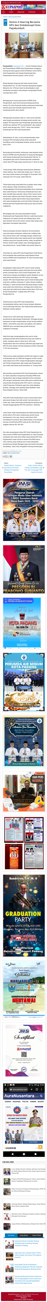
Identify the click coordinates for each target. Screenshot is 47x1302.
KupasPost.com (13, 1294)
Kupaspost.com (18, 66)
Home (11, 12)
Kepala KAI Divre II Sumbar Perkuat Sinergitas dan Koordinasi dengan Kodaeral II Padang (27, 1243)
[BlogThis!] (6, 456)
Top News (11, 1235)
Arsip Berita (24, 1235)
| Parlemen (31, 12)
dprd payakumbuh (13, 453)
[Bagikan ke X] (8, 456)
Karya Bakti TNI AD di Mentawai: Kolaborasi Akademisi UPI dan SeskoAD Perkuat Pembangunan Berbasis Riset (28, 1267)
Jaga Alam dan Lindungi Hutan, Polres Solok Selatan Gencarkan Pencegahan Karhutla (28, 1255)
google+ (40, 3)
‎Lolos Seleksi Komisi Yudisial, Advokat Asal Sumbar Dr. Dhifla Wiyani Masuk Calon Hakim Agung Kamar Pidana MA (29, 1171)
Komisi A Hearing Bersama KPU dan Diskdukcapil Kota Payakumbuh (24, 25)
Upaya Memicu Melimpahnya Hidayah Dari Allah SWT (29, 1224)
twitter (34, 3)
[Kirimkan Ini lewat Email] (4, 456)
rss (43, 3)
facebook (37, 3)
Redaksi (23, 1298)
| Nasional (20, 12)
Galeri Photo (36, 1235)
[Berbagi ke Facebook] (11, 456)
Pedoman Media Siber (23, 1296)
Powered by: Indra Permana (23, 1299)
